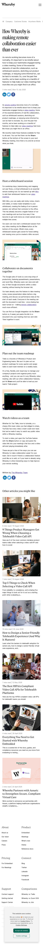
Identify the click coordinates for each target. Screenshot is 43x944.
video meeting (29, 110)
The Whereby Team (19, 473)
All (3, 21)
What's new (26, 841)
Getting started (7, 898)
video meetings (27, 126)
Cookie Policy (25, 921)
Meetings (25, 837)
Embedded (26, 833)
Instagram (25, 876)
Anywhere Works (34, 21)
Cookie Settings (21, 925)
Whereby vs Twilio (28, 894)
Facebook (25, 880)
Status (24, 845)
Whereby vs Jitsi (28, 902)
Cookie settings (21, 936)
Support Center (7, 902)
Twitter (24, 867)
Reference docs (27, 849)
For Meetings (6, 867)
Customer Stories (20, 21)
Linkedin (25, 871)
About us (5, 833)
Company (9, 21)
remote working (10, 105)
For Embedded (7, 863)
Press (4, 845)
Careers (4, 841)
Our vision (5, 837)
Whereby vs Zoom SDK (30, 898)
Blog (23, 863)
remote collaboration (28, 305)
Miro (37, 192)
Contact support (8, 894)
